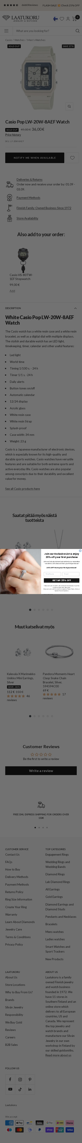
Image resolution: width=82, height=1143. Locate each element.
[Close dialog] (80, 551)
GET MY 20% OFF (61, 580)
